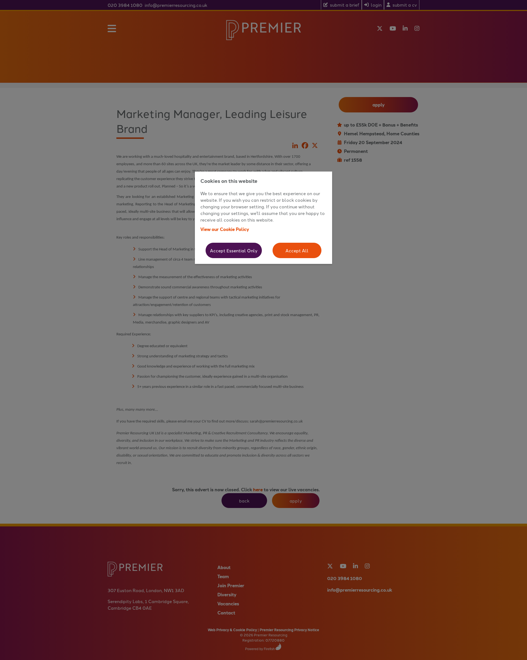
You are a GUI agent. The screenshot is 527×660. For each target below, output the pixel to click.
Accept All (297, 250)
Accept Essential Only (233, 250)
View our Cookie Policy (224, 229)
